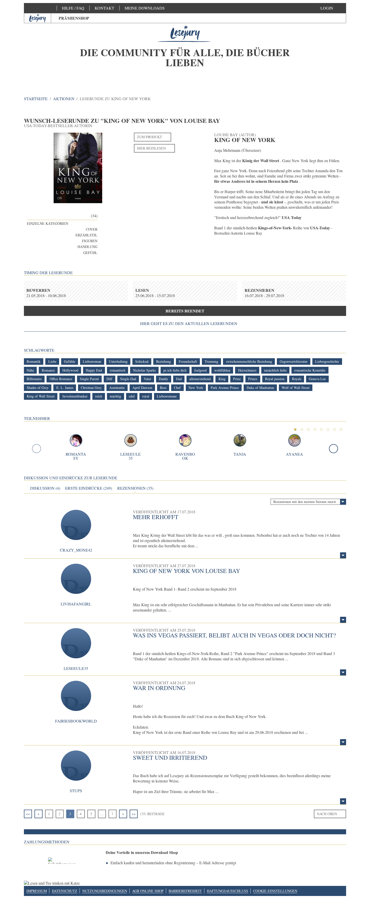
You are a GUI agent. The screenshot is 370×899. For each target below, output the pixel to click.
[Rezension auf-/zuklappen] (343, 555)
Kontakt (104, 8)
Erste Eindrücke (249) (88, 488)
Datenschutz (64, 890)
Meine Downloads (145, 8)
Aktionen (64, 98)
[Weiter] (333, 448)
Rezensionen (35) (135, 488)
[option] (185, 53)
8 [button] (341, 429)
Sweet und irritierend (170, 757)
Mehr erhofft (155, 517)
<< (28, 813)
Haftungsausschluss (227, 890)
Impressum (36, 890)
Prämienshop (74, 18)
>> (134, 813)
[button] (332, 8)
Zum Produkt (149, 136)
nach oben (327, 813)
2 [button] (302, 429)
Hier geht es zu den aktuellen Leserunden (188, 323)
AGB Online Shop (148, 890)
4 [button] (315, 429)
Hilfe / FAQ (73, 8)
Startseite (36, 98)
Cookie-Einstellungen (275, 890)
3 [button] (308, 429)
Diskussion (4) (45, 488)
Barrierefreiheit (185, 890)
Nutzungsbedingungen (104, 890)
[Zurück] (36, 448)
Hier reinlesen (151, 148)
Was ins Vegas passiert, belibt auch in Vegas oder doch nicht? (234, 635)
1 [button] (295, 429)
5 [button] (321, 429)
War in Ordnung (159, 688)
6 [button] (328, 429)
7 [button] (334, 429)
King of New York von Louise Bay (186, 571)
